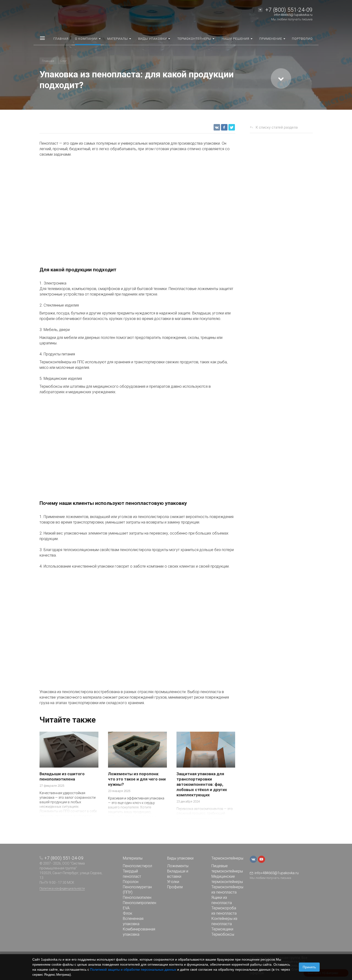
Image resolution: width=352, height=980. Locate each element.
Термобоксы (222, 934)
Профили (175, 887)
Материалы (132, 858)
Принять (309, 967)
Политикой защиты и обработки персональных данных (133, 969)
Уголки (173, 881)
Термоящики (222, 929)
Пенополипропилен (139, 902)
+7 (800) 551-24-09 (288, 10)
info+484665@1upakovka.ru (293, 15)
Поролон (130, 881)
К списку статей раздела (277, 127)
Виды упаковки (180, 858)
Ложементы (177, 866)
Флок (127, 913)
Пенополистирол (137, 866)
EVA (126, 908)
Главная (48, 61)
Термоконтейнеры (227, 858)
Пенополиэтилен (137, 897)
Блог (63, 61)
